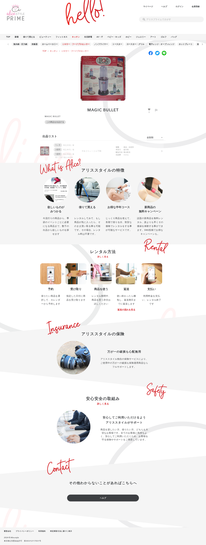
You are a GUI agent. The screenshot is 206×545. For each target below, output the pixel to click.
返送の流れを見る (126, 309)
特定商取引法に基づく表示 (61, 531)
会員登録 (196, 6)
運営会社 (7, 531)
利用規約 (42, 531)
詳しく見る (103, 256)
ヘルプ (164, 6)
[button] (155, 137)
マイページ (148, 6)
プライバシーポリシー (25, 531)
